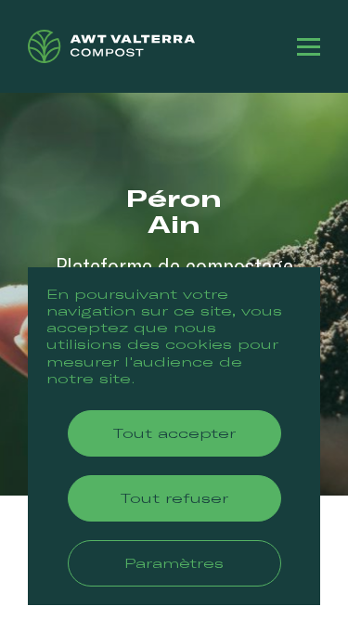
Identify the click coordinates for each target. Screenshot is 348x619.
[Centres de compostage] (111, 46)
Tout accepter (174, 433)
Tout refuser (174, 498)
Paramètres (174, 563)
